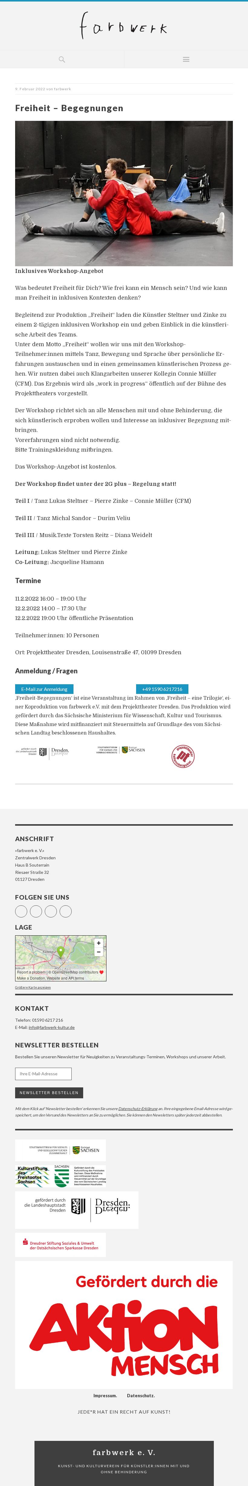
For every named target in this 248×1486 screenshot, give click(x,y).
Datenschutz (140, 1395)
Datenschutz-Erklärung (138, 1108)
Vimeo (71, 908)
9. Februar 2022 (30, 89)
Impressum (104, 1395)
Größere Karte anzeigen (33, 987)
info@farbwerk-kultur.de (52, 1027)
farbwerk (62, 89)
